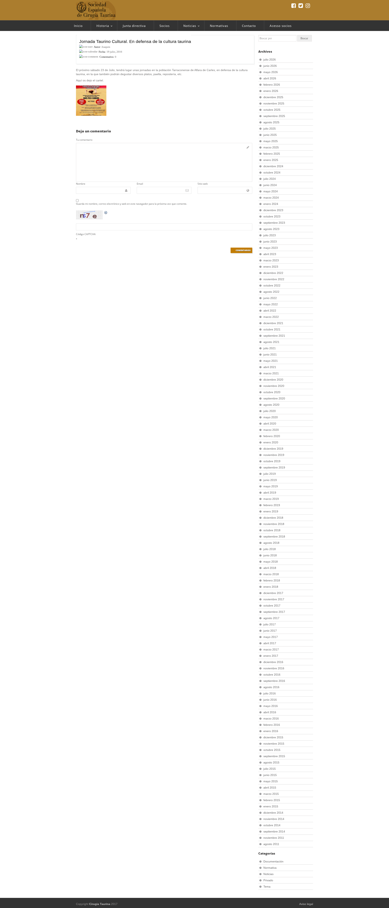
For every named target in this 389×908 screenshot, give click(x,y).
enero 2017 (270, 655)
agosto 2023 (271, 229)
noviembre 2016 (273, 668)
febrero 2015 (271, 800)
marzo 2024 (271, 197)
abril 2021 (269, 367)
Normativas (219, 26)
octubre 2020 (271, 392)
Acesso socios (281, 26)
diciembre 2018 (273, 517)
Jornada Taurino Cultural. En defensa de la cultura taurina (135, 41)
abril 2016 (269, 712)
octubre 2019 (271, 461)
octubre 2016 (271, 674)
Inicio (78, 26)
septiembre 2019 (274, 467)
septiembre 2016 (274, 680)
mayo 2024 (270, 191)
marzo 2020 (271, 429)
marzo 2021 (271, 373)
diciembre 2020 (273, 379)
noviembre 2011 (273, 837)
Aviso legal (306, 904)
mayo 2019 (270, 486)
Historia (100, 27)
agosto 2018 (271, 542)
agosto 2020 (271, 404)
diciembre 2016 (273, 662)
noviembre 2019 (273, 455)
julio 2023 (269, 235)
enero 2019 (270, 511)
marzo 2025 (271, 147)
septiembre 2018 (274, 536)
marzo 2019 (271, 498)
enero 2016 (270, 731)
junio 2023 (270, 241)
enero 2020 (270, 442)
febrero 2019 (271, 505)
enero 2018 (270, 586)
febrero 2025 (271, 153)
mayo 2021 (270, 360)
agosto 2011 (271, 844)
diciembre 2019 (273, 448)
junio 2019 (270, 480)
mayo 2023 (270, 247)
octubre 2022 (271, 285)
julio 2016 (269, 693)
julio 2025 (269, 128)
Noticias (187, 27)
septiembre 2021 (274, 335)
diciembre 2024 (273, 166)
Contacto (249, 26)
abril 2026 (269, 78)
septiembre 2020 (274, 398)
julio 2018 (269, 549)
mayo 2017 (270, 637)
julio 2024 (269, 178)
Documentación (273, 861)
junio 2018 (270, 555)
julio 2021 (269, 348)
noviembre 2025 (273, 103)
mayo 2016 (270, 706)
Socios (164, 26)
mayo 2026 (270, 72)
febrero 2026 (271, 84)
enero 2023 (270, 266)
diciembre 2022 (273, 273)
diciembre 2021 (273, 323)
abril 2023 (269, 254)
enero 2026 (270, 91)
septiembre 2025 (274, 116)
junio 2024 (270, 185)
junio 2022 (270, 298)
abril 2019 (269, 492)
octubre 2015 (271, 750)
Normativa (270, 867)
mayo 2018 (270, 561)
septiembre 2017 (274, 611)
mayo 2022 (270, 304)
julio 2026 (269, 59)
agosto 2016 (271, 687)
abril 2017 (269, 643)
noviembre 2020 (273, 385)
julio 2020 (269, 411)
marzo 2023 (271, 260)
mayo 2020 (270, 417)
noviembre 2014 (273, 819)
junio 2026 (270, 65)
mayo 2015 (270, 781)
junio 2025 (270, 134)
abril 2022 (269, 310)
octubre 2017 (271, 605)
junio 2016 (270, 699)
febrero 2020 (271, 436)
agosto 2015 (271, 762)
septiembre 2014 (274, 831)
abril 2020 (269, 423)
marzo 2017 (271, 649)
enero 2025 (270, 160)
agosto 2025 (271, 122)
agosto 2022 (271, 291)
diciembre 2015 (273, 737)
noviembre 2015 (273, 743)
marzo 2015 (271, 793)
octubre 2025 (271, 109)
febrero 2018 (271, 580)
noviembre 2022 (273, 279)
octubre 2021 (271, 329)
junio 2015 (270, 775)
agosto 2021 (271, 342)
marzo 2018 (271, 574)
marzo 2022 (271, 316)
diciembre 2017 (273, 593)
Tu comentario (84, 140)
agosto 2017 (271, 618)
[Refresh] (106, 212)
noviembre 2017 (273, 599)
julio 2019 (269, 473)
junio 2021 (270, 354)
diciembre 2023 (273, 210)
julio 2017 (269, 624)
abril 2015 (269, 787)
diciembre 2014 (273, 812)
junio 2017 (270, 630)
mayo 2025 (270, 141)
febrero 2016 (271, 724)
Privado (268, 880)
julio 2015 (269, 768)
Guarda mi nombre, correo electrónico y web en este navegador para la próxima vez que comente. (131, 203)
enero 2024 (270, 203)
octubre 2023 (271, 216)
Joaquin (106, 46)
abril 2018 (269, 567)
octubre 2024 (271, 172)
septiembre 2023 (274, 222)
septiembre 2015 (274, 756)
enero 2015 (270, 806)
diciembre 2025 (273, 97)
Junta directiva (134, 26)
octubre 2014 (271, 825)
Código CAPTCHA (86, 234)
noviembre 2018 (273, 524)
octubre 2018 (271, 530)
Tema (266, 886)
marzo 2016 (271, 718)
